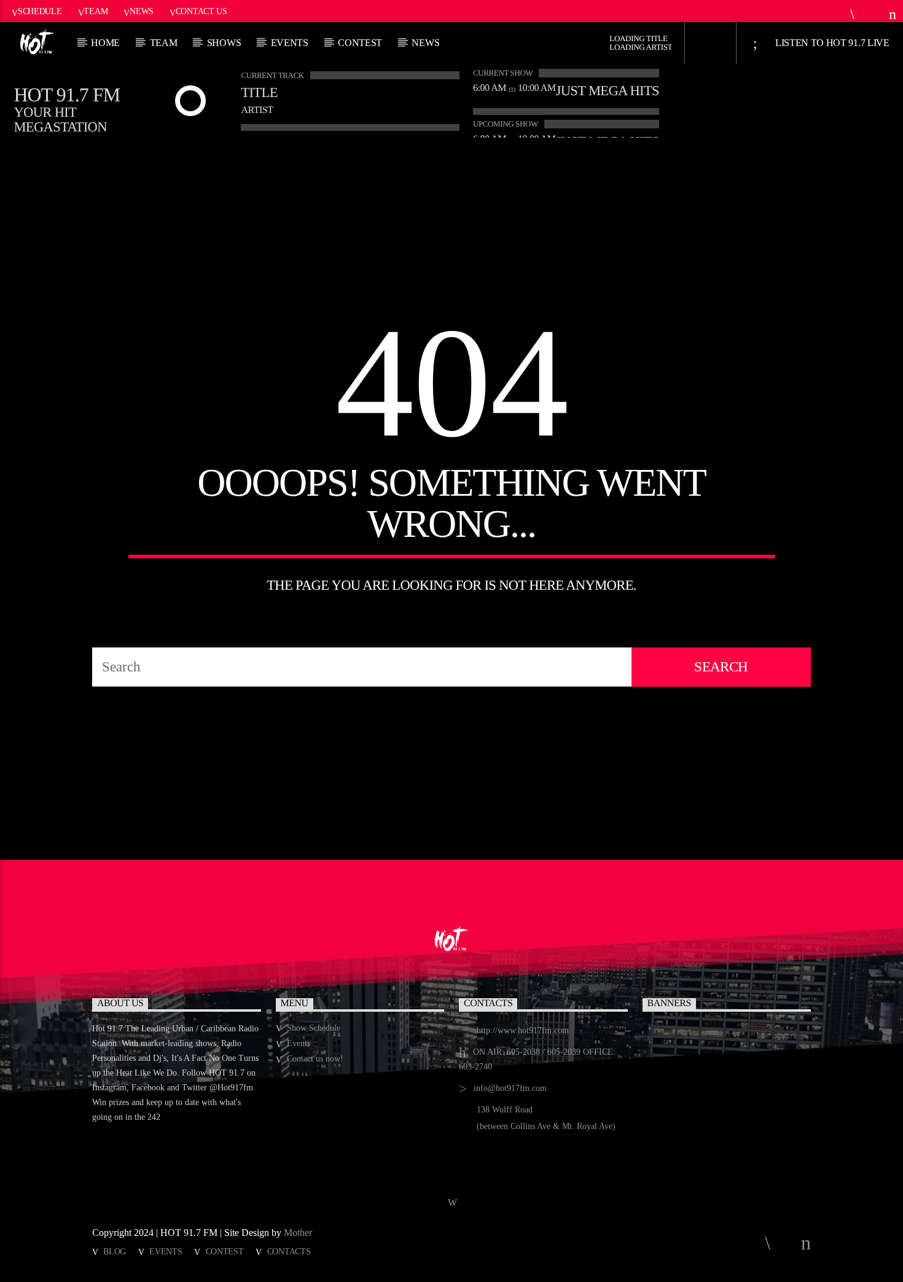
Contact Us (201, 11)
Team (96, 11)
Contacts (289, 1251)
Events (289, 42)
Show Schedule (313, 1028)
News (142, 11)
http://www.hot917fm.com (523, 1030)
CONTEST (360, 42)
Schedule (40, 11)
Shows (224, 42)
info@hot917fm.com (510, 1088)
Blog (114, 1251)
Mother (299, 1232)
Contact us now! (315, 1058)
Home (105, 42)
